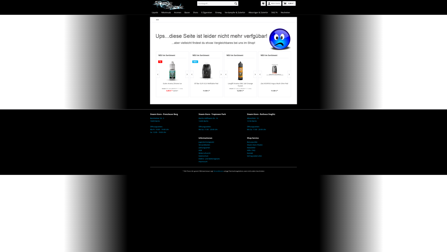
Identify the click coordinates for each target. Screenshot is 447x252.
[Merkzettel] (263, 3)
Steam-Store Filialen (255, 145)
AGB (200, 150)
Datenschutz (203, 156)
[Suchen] (235, 3)
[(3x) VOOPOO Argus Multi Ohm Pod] (275, 70)
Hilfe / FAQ (251, 150)
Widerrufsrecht (204, 153)
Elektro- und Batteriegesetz (209, 159)
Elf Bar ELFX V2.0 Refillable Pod (206, 83)
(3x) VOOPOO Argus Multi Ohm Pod (274, 83)
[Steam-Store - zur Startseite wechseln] (168, 5)
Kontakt (250, 153)
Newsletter (251, 148)
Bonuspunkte (252, 142)
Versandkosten (204, 145)
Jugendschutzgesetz (206, 142)
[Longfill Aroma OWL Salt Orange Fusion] (240, 70)
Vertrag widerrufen (254, 156)
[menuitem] (217, 3)
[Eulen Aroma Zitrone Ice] (172, 70)
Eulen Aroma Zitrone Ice (172, 83)
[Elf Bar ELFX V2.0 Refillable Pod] (206, 70)
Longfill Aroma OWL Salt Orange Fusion (240, 84)
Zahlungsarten (204, 148)
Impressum (203, 161)
